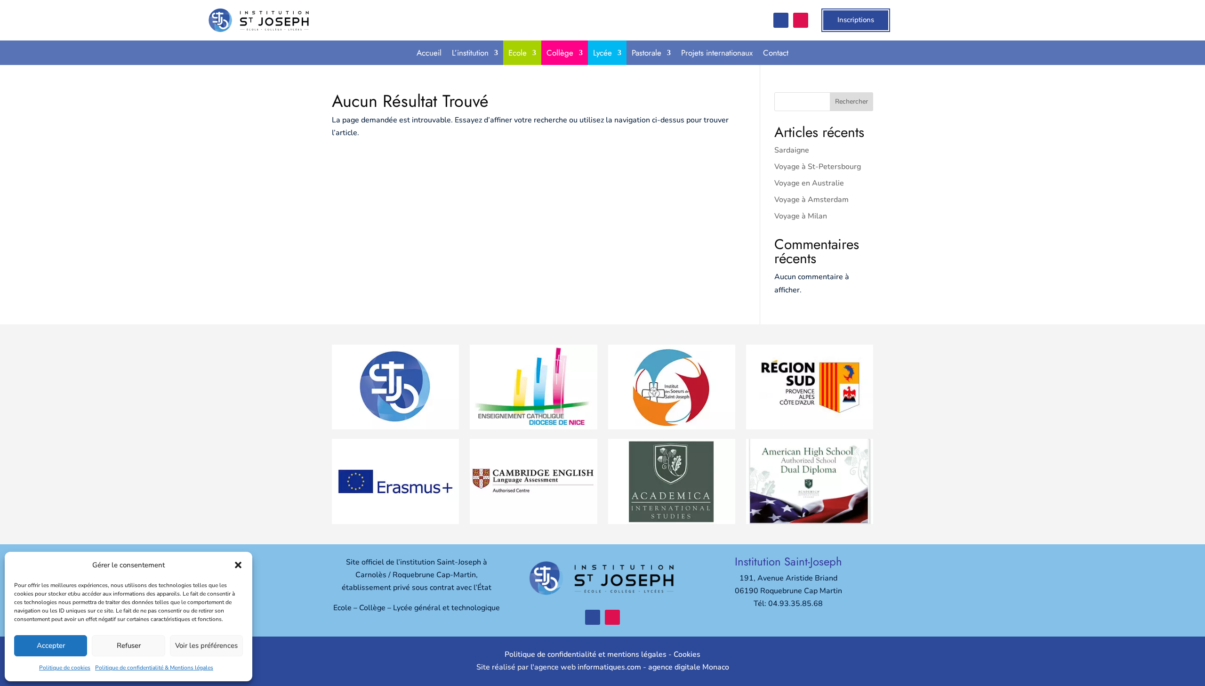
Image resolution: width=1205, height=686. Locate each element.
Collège (559, 52)
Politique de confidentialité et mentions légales (586, 654)
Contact (775, 52)
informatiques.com (609, 667)
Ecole (517, 52)
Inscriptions (855, 19)
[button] (238, 565)
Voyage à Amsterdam (811, 199)
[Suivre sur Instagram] (800, 20)
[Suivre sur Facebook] (780, 20)
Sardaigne (791, 150)
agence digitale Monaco (688, 667)
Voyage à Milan (800, 216)
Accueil (429, 52)
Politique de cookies (64, 667)
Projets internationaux (717, 52)
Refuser (129, 645)
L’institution (470, 52)
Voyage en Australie (809, 183)
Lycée (602, 52)
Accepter (51, 645)
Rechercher (851, 101)
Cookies (687, 654)
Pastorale (646, 52)
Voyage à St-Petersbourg (817, 166)
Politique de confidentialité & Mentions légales (154, 667)
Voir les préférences (206, 645)
